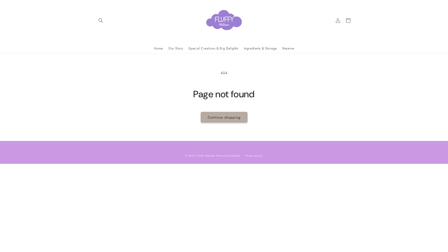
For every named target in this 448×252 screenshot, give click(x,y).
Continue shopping (224, 117)
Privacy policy (253, 156)
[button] (101, 20)
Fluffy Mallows (206, 156)
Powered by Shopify (228, 156)
